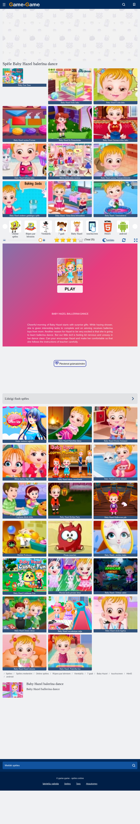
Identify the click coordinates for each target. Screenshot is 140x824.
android (9, 677)
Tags (78, 784)
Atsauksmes (91, 784)
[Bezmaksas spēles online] (24, 4)
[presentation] (5, 226)
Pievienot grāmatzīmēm (72, 363)
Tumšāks (110, 240)
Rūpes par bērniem (61, 673)
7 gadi (90, 673)
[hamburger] (4, 4)
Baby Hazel (102, 673)
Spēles (9, 673)
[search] (133, 765)
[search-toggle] (123, 4)
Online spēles (42, 673)
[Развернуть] (135, 240)
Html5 (129, 673)
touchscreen (117, 673)
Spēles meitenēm (24, 673)
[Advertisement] (36, 34)
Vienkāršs (78, 673)
